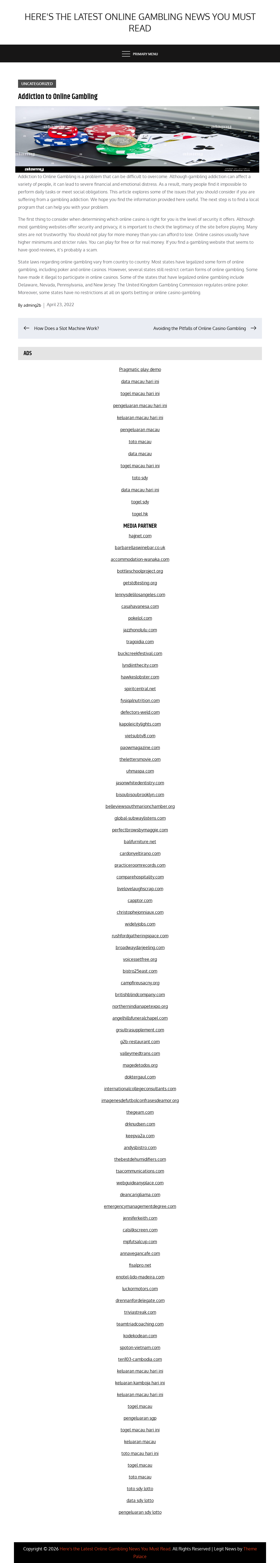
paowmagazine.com (140, 747)
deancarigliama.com (140, 1194)
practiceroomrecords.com (140, 865)
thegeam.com (140, 1112)
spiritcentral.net (140, 688)
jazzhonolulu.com (140, 630)
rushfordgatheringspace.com (140, 935)
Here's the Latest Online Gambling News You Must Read (140, 22)
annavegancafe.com (140, 1253)
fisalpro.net (140, 1265)
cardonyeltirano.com (140, 853)
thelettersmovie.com (140, 759)
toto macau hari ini (140, 1453)
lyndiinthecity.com (140, 665)
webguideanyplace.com (140, 1182)
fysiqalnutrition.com (140, 700)
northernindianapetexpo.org (140, 1006)
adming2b (32, 305)
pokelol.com (140, 618)
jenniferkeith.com (140, 1218)
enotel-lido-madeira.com (140, 1277)
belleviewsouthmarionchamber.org (140, 806)
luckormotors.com (140, 1288)
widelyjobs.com (140, 924)
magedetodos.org (140, 1065)
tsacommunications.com (140, 1171)
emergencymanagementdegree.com (140, 1206)
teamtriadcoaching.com (140, 1324)
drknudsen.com (140, 1124)
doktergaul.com (140, 1077)
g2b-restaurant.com (140, 1041)
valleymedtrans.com (140, 1053)
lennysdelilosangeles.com (140, 594)
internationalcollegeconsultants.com (140, 1088)
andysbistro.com (140, 1147)
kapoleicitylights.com (140, 724)
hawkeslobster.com (140, 677)
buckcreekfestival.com (140, 653)
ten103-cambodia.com (140, 1359)
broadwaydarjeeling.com (140, 947)
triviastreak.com (140, 1312)
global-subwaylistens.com (140, 818)
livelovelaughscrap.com (140, 888)
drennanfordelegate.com (140, 1300)
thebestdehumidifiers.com (140, 1159)
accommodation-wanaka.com (140, 559)
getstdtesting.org (140, 582)
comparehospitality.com (140, 877)
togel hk (140, 514)
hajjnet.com (140, 535)
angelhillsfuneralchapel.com (140, 1018)
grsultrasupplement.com (140, 1030)
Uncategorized (37, 83)
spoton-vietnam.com (140, 1347)
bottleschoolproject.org (140, 571)
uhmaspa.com (140, 771)
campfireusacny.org (140, 982)
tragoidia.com (140, 641)
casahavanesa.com (140, 606)
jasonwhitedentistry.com (140, 782)
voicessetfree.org (140, 959)
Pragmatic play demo (140, 369)
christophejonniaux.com (140, 912)
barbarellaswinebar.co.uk (140, 547)
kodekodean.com (140, 1335)
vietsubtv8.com (140, 735)
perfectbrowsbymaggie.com (140, 830)
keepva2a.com (140, 1135)
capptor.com (140, 900)
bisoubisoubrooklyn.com (140, 794)
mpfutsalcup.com (140, 1241)
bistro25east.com (140, 971)
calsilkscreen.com (140, 1230)
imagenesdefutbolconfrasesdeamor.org (140, 1100)
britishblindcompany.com (140, 994)
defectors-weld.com (140, 712)
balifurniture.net (140, 841)
